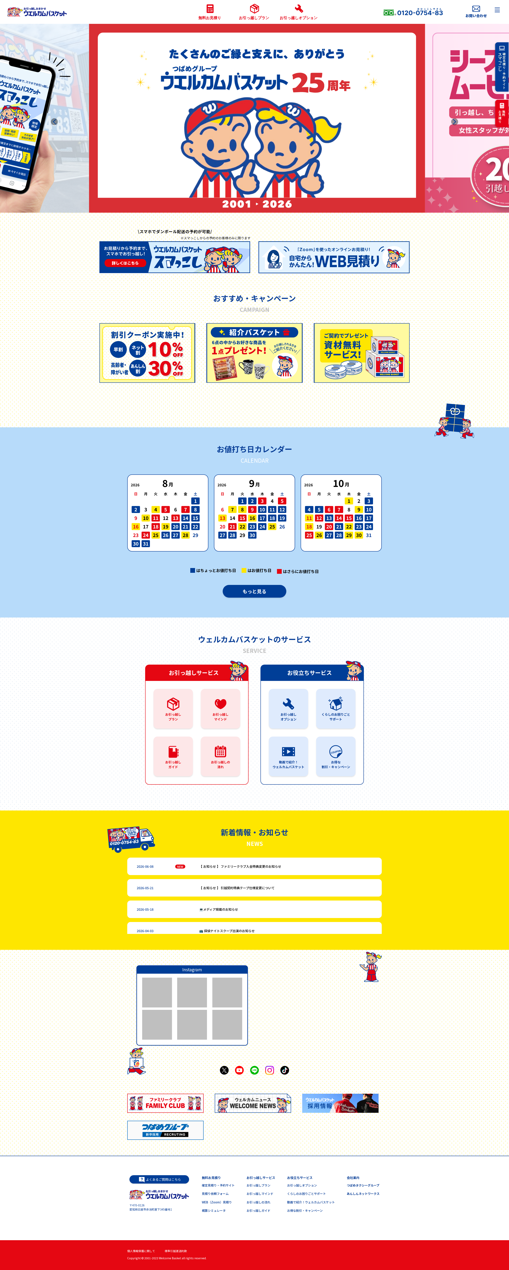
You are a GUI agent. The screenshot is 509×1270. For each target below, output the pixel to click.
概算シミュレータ (214, 1210)
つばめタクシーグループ (363, 1185)
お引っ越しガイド (258, 1210)
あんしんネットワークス (363, 1193)
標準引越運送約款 (176, 1251)
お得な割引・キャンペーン (305, 1210)
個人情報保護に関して (141, 1251)
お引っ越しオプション (302, 1185)
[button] (54, 121)
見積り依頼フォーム (215, 1193)
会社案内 (353, 1177)
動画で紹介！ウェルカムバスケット (311, 1202)
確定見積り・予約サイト (218, 1185)
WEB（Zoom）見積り (217, 1202)
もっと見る (254, 591)
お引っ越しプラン (258, 1185)
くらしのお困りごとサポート (306, 1193)
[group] (147, 353)
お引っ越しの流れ (258, 1202)
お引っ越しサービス (261, 1177)
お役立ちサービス (300, 1177)
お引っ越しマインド (260, 1193)
